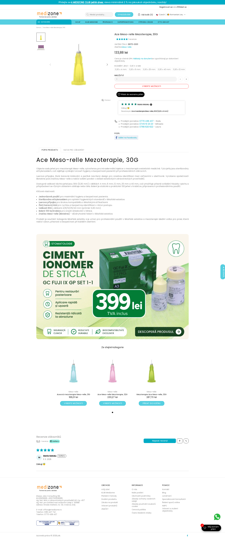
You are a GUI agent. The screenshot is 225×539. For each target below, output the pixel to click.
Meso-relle (127, 47)
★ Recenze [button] (223, 272)
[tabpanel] (73, 382)
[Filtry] (179, 440)
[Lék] (49, 14)
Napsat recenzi (160, 440)
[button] (171, 15)
